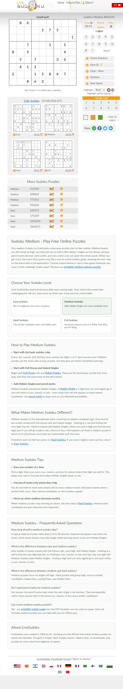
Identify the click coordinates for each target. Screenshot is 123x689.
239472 (34, 210)
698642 (34, 194)
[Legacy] (112, 90)
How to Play (73, 2)
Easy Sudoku (21, 444)
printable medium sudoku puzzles (82, 267)
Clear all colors (112, 118)
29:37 (38, 171)
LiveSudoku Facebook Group (54, 659)
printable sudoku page (33, 609)
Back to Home (81, 659)
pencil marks (35, 396)
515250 (34, 189)
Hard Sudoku (58, 440)
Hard (18, 171)
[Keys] (107, 51)
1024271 (35, 226)
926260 (34, 205)
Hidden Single (67, 389)
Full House (29, 373)
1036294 (35, 221)
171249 (34, 216)
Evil (49, 171)
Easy (18, 135)
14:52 (69, 135)
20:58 (69, 171)
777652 (34, 199)
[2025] (108, 90)
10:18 (38, 135)
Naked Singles (53, 373)
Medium (51, 135)
